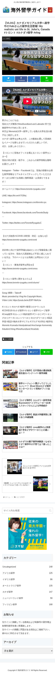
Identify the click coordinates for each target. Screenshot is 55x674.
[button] (50, 510)
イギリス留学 (27, 579)
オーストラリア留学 (27, 586)
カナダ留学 (9, 339)
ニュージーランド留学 (27, 598)
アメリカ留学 (27, 573)
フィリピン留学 (27, 604)
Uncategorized (27, 567)
